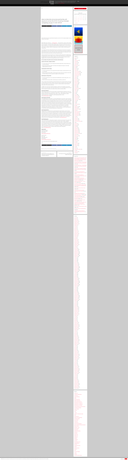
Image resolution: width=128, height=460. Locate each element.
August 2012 (76, 329)
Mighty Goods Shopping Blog (78, 417)
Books (75, 67)
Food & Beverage (76, 88)
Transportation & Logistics (77, 149)
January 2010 (76, 367)
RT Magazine (76, 439)
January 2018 (76, 250)
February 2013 (76, 322)
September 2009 (76, 372)
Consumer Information (77, 72)
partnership (59, 149)
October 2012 (76, 327)
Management (76, 106)
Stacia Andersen (67, 149)
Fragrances (75, 89)
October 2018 (76, 243)
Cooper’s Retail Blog (77, 396)
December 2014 (76, 295)
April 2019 (75, 238)
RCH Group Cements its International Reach (80, 208)
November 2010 (76, 355)
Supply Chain (76, 144)
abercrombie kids (53, 149)
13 (76, 18)
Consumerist (76, 395)
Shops (75, 139)
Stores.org (75, 444)
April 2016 (75, 276)
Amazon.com (76, 393)
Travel (75, 150)
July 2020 (75, 226)
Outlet (75, 116)
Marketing (51, 148)
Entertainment (48, 148)
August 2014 (76, 300)
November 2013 (76, 311)
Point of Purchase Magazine (78, 423)
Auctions (75, 61)
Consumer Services (76, 73)
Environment (76, 83)
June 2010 (75, 361)
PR (74, 122)
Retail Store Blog (76, 428)
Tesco (75, 450)
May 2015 (75, 289)
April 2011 (75, 349)
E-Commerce (76, 79)
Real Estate (75, 123)
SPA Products (76, 140)
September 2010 (76, 357)
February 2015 (76, 293)
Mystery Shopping (76, 112)
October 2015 (76, 283)
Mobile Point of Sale (77, 111)
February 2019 (76, 239)
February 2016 (76, 278)
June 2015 (75, 288)
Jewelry (75, 100)
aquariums (56, 149)
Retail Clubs (75, 127)
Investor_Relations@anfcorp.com (46, 139)
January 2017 (76, 265)
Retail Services (76, 129)
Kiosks (75, 101)
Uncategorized (76, 151)
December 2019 (76, 233)
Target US (75, 449)
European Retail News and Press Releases (79, 406)
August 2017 (76, 256)
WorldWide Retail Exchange (78, 455)
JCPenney (75, 410)
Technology (75, 145)
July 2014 (75, 301)
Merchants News (76, 416)
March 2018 (75, 248)
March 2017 (75, 262)
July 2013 (75, 316)
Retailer (55, 148)
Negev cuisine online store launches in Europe (80, 206)
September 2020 (76, 223)
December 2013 (76, 310)
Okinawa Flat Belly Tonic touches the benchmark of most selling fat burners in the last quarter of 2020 (80, 179)
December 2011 (76, 339)
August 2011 (75, 344)
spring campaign (63, 149)
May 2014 (75, 304)
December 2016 (76, 266)
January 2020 (76, 232)
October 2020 (76, 222)
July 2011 (75, 345)
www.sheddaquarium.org (47, 127)
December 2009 (76, 368)
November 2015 (76, 282)
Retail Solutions (76, 132)
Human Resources (76, 99)
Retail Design (76, 128)
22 (80, 19)
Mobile (75, 110)
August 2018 (76, 245)
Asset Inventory (76, 60)
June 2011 (75, 346)
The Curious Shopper (77, 451)
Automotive (75, 62)
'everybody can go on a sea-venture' (47, 149)
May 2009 (75, 377)
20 (76, 19)
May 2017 (75, 260)
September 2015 (76, 284)
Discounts (75, 78)
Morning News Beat (77, 418)
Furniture (75, 90)
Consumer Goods (76, 71)
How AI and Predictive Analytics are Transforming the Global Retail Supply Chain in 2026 (80, 176)
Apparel (43, 148)
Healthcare (75, 95)
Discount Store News (77, 399)
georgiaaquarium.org (63, 117)
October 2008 (76, 385)
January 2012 (76, 338)
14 (78, 18)
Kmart (75, 411)
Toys (75, 146)
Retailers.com (76, 435)
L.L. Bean (75, 412)
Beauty (75, 66)
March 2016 (75, 277)
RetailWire (75, 438)
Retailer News (76, 434)
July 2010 (75, 360)
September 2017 (76, 255)
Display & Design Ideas (77, 400)
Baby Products (76, 65)
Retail (53, 148)
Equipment (75, 84)
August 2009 (76, 373)
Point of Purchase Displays (77, 121)
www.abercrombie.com (46, 95)
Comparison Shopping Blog (78, 394)
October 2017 (76, 254)
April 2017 (75, 261)
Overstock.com (76, 422)
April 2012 (75, 334)
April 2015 (75, 290)
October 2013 (76, 312)
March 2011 (75, 350)
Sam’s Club (75, 440)
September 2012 (76, 328)
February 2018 (76, 249)
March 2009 (75, 379)
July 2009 (75, 374)
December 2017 (76, 251)
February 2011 (76, 351)
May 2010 (75, 362)
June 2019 (75, 237)
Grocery (75, 94)
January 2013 (76, 323)
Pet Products (76, 118)
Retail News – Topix (76, 427)
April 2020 (75, 228)
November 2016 (76, 267)
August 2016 (76, 271)
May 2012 (75, 333)
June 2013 (75, 317)
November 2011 (76, 340)
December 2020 (76, 221)
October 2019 (76, 234)
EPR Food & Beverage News (78, 401)
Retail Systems (76, 429)
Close (78, 1)
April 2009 (75, 378)
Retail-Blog (75, 433)
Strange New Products (77, 445)
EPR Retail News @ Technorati (78, 405)
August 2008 (76, 388)
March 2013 (75, 321)
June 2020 (75, 227)
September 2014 (76, 299)
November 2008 (76, 384)
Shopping (75, 138)
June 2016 (75, 273)
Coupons (75, 77)
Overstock (75, 117)
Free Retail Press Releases (77, 407)
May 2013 (75, 318)
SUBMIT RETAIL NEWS (80, 8)
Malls (75, 105)
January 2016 (76, 279)
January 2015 (76, 294)
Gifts (75, 93)
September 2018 (76, 244)
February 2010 (76, 366)
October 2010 (76, 356)
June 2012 (75, 332)
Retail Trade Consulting (77, 133)
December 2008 (76, 383)
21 (78, 19)
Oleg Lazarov (76, 421)
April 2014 (75, 305)
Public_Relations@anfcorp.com (46, 133)
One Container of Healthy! (77, 183)
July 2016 (75, 272)
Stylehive (75, 446)
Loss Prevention (76, 104)
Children (45, 148)
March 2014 (75, 306)
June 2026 (75, 217)
